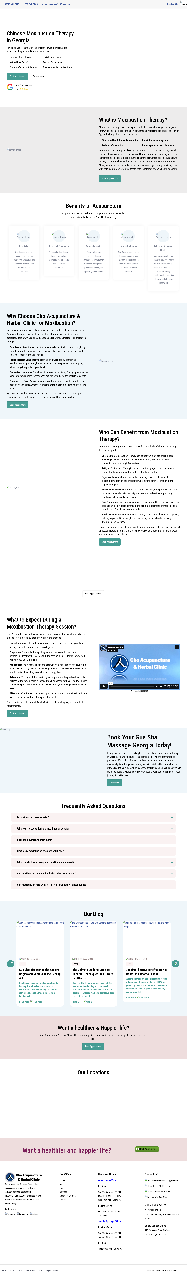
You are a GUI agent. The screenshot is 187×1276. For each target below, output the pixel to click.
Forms (62, 1188)
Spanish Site (172, 4)
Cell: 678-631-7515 (161, 1186)
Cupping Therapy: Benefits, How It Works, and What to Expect (146, 972)
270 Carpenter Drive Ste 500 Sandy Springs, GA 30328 (157, 1232)
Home (62, 1180)
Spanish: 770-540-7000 (163, 1191)
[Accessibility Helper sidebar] (183, 3)
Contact (63, 1199)
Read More (24, 1002)
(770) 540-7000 (31, 4)
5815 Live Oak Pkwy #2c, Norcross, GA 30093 (162, 1216)
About (62, 1184)
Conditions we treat (68, 1195)
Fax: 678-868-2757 (158, 1197)
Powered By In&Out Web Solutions (162, 1270)
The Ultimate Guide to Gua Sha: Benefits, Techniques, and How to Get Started (92, 974)
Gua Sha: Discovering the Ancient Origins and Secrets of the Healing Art (40, 974)
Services (63, 1192)
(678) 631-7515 (12, 4)
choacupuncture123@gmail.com (57, 4)
